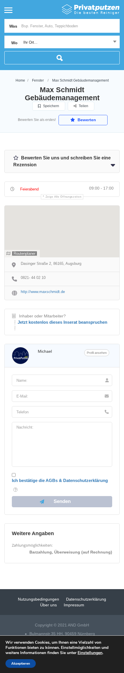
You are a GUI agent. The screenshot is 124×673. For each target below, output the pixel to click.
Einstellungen (90, 652)
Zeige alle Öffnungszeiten (64, 196)
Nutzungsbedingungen (38, 599)
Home (20, 80)
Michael (45, 351)
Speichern (50, 106)
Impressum (74, 605)
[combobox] (62, 42)
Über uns (48, 605)
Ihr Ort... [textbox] (30, 42)
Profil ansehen (97, 352)
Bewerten (86, 119)
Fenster (38, 80)
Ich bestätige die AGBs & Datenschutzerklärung (60, 480)
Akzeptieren (20, 663)
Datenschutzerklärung (86, 599)
